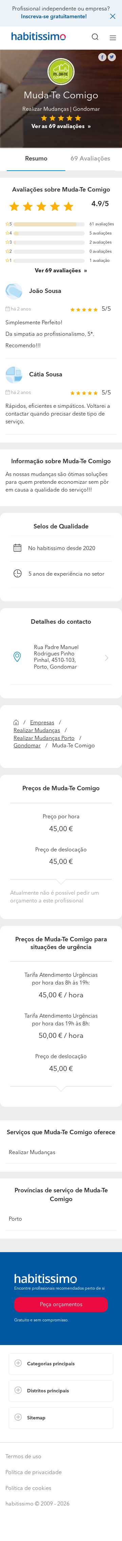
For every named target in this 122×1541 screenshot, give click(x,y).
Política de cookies (28, 1488)
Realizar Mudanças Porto (44, 738)
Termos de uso (23, 1457)
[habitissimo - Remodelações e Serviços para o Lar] (30, 37)
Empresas (42, 723)
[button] (61, 1364)
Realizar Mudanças (45, 109)
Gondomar (27, 746)
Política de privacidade (33, 1472)
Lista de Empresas (31, 1435)
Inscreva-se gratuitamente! (54, 17)
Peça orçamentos (61, 1529)
